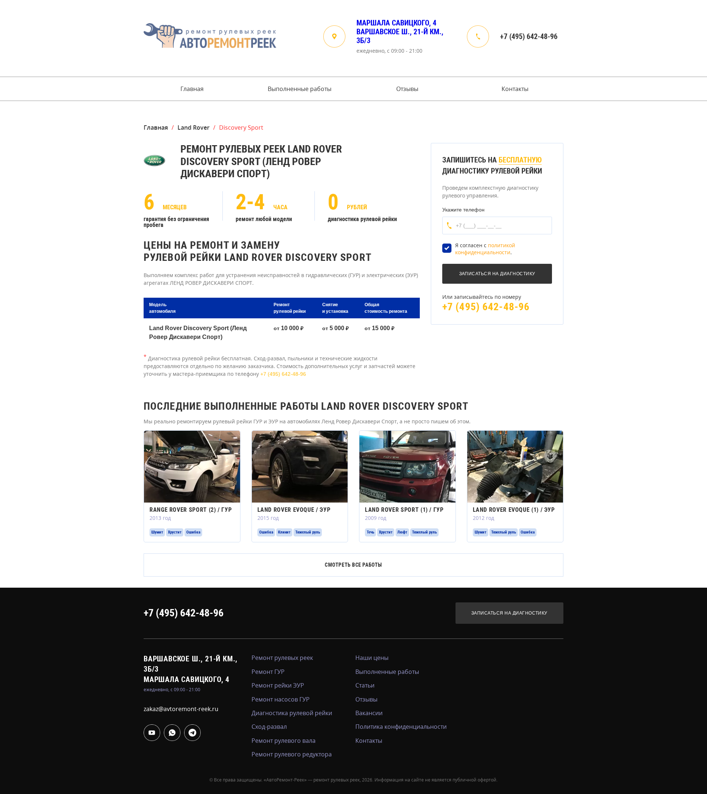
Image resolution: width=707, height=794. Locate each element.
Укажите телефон (463, 210)
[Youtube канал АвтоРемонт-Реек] (152, 732)
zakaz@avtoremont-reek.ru (181, 709)
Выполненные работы (299, 89)
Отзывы (407, 89)
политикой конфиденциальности (485, 249)
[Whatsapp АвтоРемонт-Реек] (172, 732)
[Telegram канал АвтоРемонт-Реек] (192, 732)
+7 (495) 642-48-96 (528, 36)
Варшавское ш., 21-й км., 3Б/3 (399, 36)
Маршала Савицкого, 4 (396, 22)
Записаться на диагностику (509, 613)
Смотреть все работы (353, 565)
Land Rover (193, 127)
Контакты (515, 89)
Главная (192, 89)
